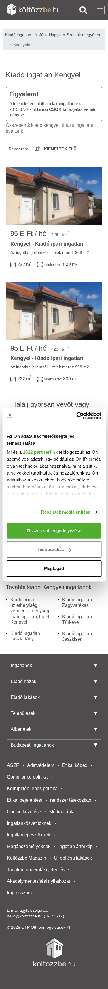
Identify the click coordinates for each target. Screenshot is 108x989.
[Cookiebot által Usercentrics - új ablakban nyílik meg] (76, 416)
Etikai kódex (74, 765)
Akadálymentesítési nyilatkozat (38, 881)
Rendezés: (18, 148)
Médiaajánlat (62, 811)
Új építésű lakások (73, 858)
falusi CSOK (49, 109)
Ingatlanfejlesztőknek (28, 834)
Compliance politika (27, 776)
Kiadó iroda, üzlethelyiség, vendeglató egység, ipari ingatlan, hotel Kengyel (30, 610)
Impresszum (19, 892)
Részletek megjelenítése (65, 512)
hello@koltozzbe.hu (25, 916)
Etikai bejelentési (24, 800)
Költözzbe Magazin (26, 858)
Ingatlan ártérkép (75, 846)
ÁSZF (13, 765)
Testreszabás (50, 549)
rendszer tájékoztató (70, 800)
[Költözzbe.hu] (33, 10)
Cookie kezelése (24, 811)
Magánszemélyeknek (28, 846)
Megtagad (54, 568)
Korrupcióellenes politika (32, 788)
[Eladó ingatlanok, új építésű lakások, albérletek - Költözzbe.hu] (54, 952)
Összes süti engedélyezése (54, 530)
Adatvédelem (40, 765)
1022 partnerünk (40, 452)
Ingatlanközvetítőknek (29, 823)
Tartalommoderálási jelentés (36, 869)
